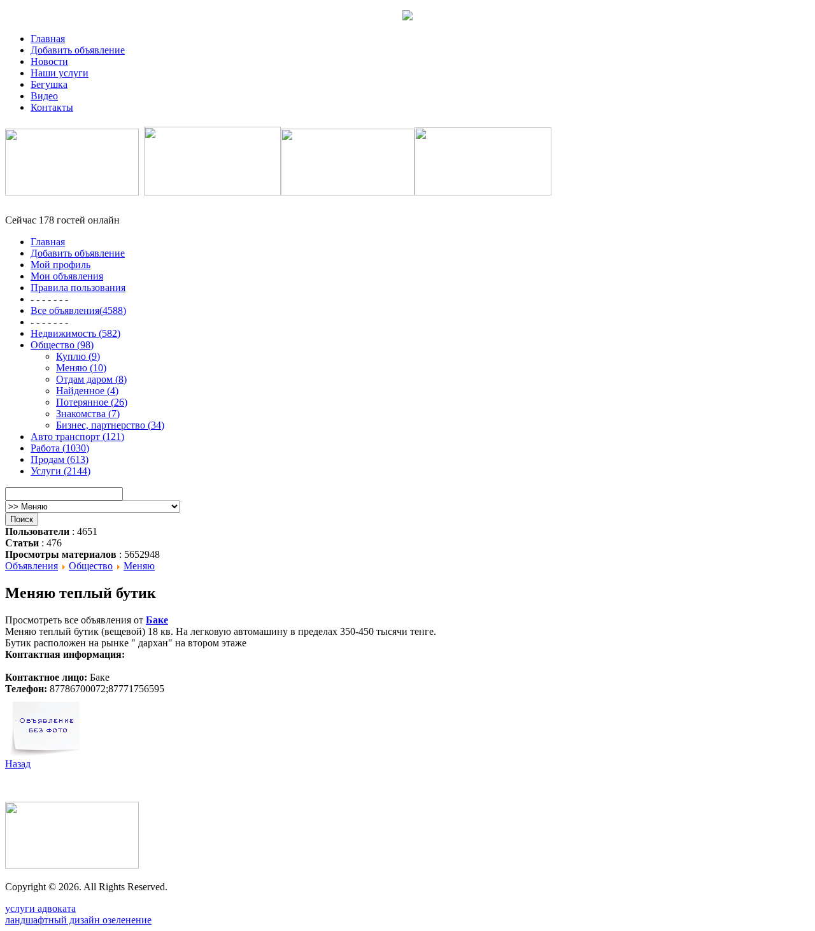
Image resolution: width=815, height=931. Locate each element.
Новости (49, 61)
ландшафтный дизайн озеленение (78, 919)
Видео (44, 95)
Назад (18, 763)
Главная (48, 38)
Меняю (139, 565)
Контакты (52, 107)
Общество (91, 565)
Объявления (31, 565)
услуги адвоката (40, 908)
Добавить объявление (78, 50)
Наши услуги (60, 73)
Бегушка (49, 84)
